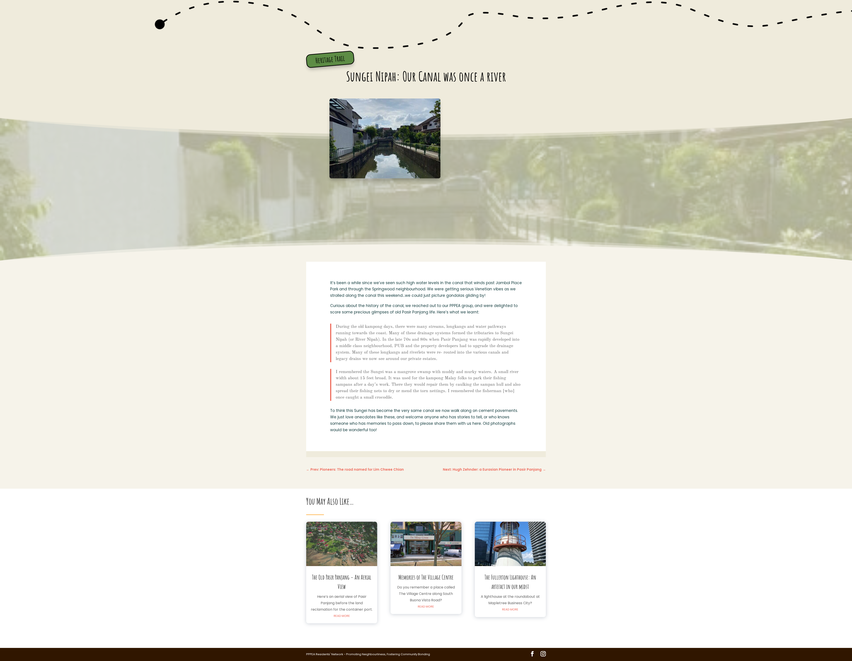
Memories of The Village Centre (426, 577)
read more (342, 616)
